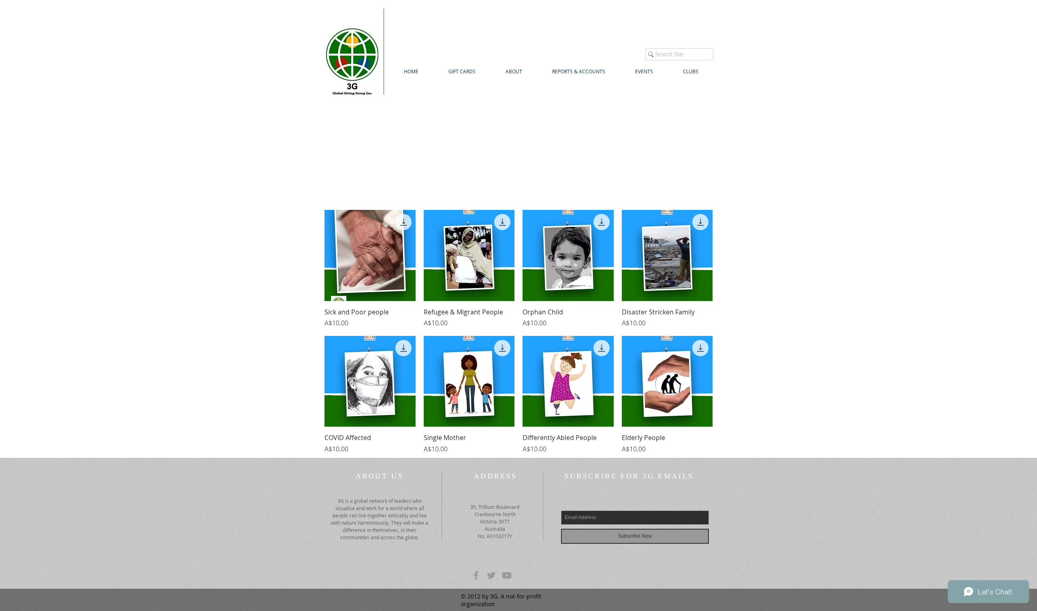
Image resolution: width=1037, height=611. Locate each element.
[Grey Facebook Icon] (476, 575)
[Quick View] (370, 255)
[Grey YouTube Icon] (506, 575)
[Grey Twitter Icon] (491, 575)
